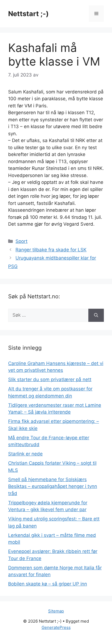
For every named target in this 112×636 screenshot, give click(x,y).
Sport (21, 241)
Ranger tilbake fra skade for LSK (50, 249)
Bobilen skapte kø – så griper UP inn (47, 584)
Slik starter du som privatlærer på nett (49, 379)
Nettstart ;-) (28, 14)
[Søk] (96, 315)
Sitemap (56, 611)
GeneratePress (56, 627)
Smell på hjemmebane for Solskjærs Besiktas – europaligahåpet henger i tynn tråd (52, 486)
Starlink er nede (25, 454)
